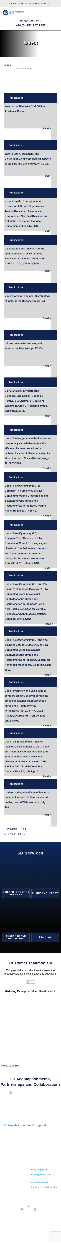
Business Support (45, 893)
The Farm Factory (36, 1235)
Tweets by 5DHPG (10, 1065)
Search (52, 71)
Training (45, 937)
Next (23, 829)
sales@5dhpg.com (40, 1182)
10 (23, 834)
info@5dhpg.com (31, 21)
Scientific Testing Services (16, 893)
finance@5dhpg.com (41, 1174)
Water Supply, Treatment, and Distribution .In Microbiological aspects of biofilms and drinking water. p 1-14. (28, 158)
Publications (16, 97)
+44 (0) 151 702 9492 (30, 25)
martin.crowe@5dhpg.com (44, 1187)
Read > (47, 128)
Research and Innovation (16, 937)
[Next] (55, 1097)
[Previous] (6, 1097)
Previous (12, 829)
